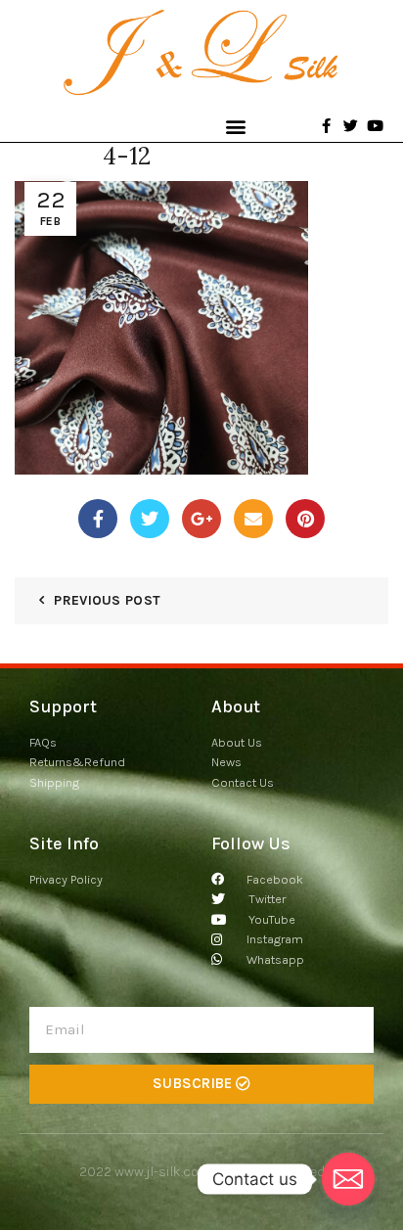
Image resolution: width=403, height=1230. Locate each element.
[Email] (253, 518)
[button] (236, 126)
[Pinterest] (305, 518)
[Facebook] (97, 518)
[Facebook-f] (326, 125)
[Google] (201, 518)
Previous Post (107, 600)
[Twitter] (149, 518)
